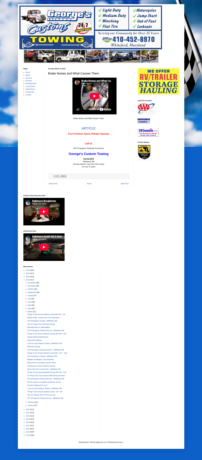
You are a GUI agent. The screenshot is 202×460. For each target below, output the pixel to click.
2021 (28, 413)
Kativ (105, 442)
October (31, 289)
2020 (28, 416)
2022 (28, 409)
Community (29, 92)
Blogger (120, 442)
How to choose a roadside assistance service (44, 382)
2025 (28, 273)
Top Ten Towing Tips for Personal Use (41, 395)
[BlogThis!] (57, 176)
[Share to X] (60, 176)
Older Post (125, 184)
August (30, 296)
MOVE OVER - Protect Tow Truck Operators (43, 318)
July (29, 299)
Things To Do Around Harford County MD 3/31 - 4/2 (46, 314)
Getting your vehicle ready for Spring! (41, 366)
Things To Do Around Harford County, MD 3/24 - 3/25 (47, 334)
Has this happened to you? (37, 385)
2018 (28, 422)
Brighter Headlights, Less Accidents (40, 360)
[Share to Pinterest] (65, 176)
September (32, 292)
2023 (28, 280)
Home (89, 184)
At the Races (30, 89)
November (32, 286)
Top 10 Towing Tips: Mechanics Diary (41, 324)
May (29, 305)
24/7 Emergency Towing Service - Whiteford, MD (45, 398)
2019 (28, 419)
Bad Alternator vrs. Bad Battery (38, 327)
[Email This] (54, 176)
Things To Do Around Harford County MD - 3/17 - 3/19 (47, 353)
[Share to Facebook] (62, 176)
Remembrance (31, 83)
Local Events (30, 86)
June (30, 302)
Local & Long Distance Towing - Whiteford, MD (44, 343)
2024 (28, 277)
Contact (28, 95)
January (31, 405)
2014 (28, 435)
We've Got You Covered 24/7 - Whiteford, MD (44, 369)
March (30, 312)
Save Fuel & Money (34, 340)
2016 (28, 429)
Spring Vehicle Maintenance (37, 337)
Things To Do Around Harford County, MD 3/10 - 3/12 (47, 372)
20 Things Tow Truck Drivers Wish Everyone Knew (46, 376)
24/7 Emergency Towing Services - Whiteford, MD (45, 330)
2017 (28, 426)
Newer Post (53, 184)
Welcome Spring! (33, 347)
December (32, 283)
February (31, 402)
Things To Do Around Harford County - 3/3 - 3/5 (44, 392)
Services (28, 78)
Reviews (28, 81)
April (30, 308)
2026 (28, 270)
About (27, 75)
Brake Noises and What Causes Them (41, 363)
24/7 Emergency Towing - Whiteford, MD (42, 321)
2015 (28, 432)
